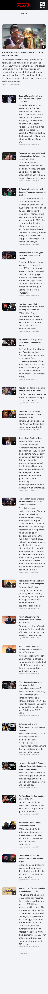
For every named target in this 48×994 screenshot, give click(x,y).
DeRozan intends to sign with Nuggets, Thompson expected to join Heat (32, 192)
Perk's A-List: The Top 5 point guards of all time (31, 797)
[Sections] (4, 5)
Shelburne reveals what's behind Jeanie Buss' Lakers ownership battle (30, 414)
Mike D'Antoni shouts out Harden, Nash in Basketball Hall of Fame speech (30, 649)
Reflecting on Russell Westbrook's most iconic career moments (32, 727)
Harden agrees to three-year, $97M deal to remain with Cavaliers (31, 255)
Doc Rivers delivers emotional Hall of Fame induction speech (31, 582)
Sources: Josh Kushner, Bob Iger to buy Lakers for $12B (32, 890)
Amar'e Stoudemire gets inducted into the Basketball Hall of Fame (30, 619)
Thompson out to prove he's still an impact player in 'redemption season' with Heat (32, 156)
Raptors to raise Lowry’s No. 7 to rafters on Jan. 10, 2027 (23, 54)
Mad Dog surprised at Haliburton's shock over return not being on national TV (31, 307)
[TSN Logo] (23, 5)
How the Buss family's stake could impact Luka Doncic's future (30, 342)
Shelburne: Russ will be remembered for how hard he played (31, 858)
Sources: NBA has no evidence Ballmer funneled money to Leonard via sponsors (31, 501)
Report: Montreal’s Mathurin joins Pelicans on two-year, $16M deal (30, 99)
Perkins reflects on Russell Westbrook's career (30, 824)
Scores (42, 7)
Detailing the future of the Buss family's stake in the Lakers (32, 389)
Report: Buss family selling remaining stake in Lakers (30, 439)
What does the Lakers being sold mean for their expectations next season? (30, 685)
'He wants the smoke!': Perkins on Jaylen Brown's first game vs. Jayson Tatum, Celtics (32, 766)
